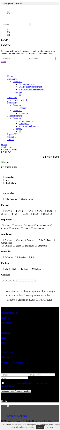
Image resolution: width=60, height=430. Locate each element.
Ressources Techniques (12, 362)
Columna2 (17, 92)
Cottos (26, 228)
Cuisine (8, 245)
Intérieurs (29, 245)
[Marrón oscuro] (20, 280)
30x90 (39, 211)
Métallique (38, 228)
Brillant (25, 269)
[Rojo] (28, 280)
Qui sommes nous (27, 84)
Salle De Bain (45, 240)
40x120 (19, 211)
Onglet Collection (21, 100)
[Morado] (34, 280)
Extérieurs (42, 245)
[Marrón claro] (2, 280)
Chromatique (43, 225)
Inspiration (23, 113)
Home (10, 76)
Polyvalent (21, 257)
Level (3, 337)
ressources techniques (28, 126)
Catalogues (24, 123)
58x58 (13, 214)
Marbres (16, 228)
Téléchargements (15, 115)
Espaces (22, 108)
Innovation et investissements (32, 89)
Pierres (8, 225)
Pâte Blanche (26, 199)
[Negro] (25, 280)
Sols (32, 257)
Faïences (8, 257)
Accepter (40, 427)
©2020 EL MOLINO (17, 416)
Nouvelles (11, 137)
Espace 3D (12, 134)
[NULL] (17, 280)
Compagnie (12, 79)
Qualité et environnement (30, 87)
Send (3, 61)
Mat (6, 269)
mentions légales (24, 383)
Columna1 (17, 81)
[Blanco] (8, 280)
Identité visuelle (26, 121)
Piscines (18, 225)
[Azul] (11, 280)
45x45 (35, 214)
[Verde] (23, 280)
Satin (15, 269)
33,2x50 (24, 214)
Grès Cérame (10, 199)
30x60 (49, 211)
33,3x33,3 (47, 214)
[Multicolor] (31, 280)
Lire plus (50, 427)
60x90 (29, 211)
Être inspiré (12, 102)
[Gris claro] (5, 280)
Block (4, 342)
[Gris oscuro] (14, 280)
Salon (18, 245)
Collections (12, 97)
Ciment (30, 225)
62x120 (8, 211)
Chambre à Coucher (25, 240)
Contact (10, 139)
